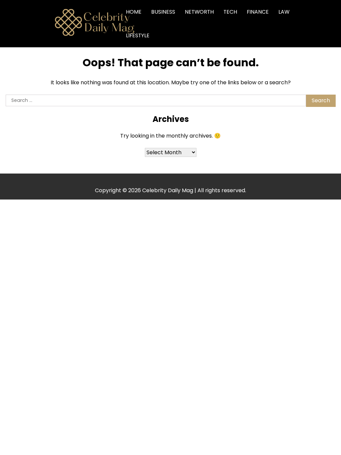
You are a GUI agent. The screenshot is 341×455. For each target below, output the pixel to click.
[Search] (318, 24)
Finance (258, 12)
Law (283, 12)
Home (134, 12)
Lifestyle (138, 35)
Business (163, 12)
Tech (230, 12)
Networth (199, 12)
